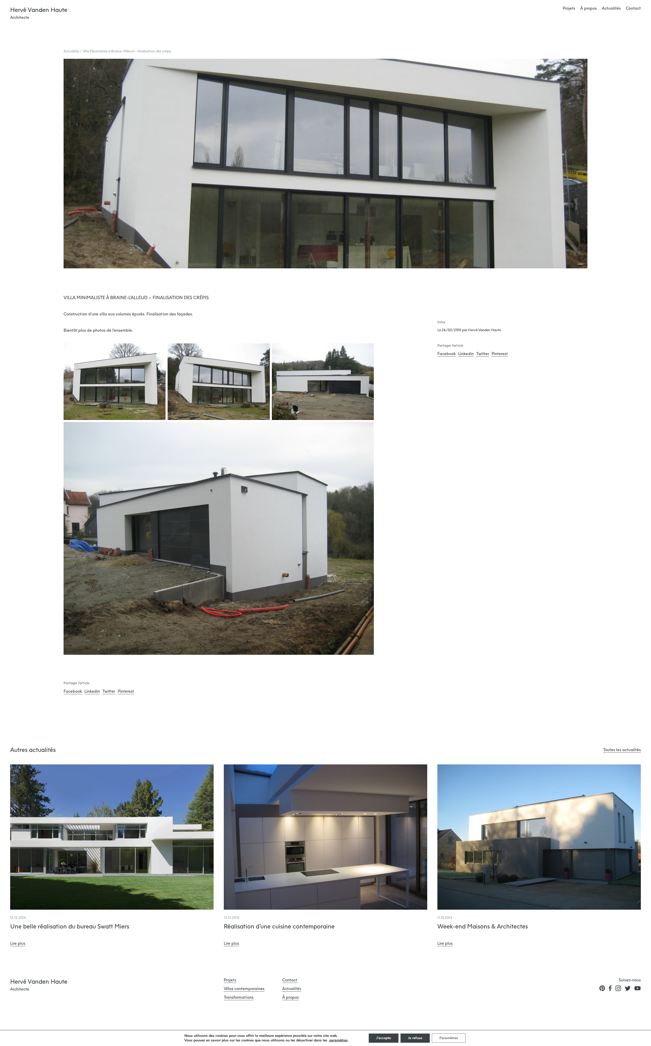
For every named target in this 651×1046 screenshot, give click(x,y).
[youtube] (637, 988)
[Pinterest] (602, 988)
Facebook (73, 691)
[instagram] (618, 988)
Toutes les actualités (622, 750)
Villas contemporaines (244, 988)
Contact (633, 8)
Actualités (611, 8)
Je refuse (415, 1038)
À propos (588, 8)
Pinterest (126, 691)
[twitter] (628, 988)
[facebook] (610, 988)
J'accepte (383, 1038)
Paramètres (448, 1038)
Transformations (239, 997)
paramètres (338, 1040)
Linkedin (92, 691)
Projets (569, 8)
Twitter (108, 691)
